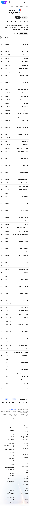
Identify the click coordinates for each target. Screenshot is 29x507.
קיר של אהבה (25, 479)
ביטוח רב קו (25, 79)
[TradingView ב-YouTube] (20, 403)
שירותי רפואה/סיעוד (23, 217)
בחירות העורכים (24, 493)
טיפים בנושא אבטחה (9, 481)
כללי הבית (25, 484)
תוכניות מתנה (11, 431)
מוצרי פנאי (25, 300)
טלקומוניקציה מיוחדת (23, 255)
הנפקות (26, 457)
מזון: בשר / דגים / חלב (23, 99)
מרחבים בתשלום (24, 502)
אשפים (26, 499)
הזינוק (12, 440)
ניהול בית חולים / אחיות (22, 276)
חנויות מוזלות (25, 200)
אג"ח (26, 434)
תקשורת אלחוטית (24, 92)
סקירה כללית (11, 436)
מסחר (26, 490)
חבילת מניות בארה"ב (9, 449)
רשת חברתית (25, 478)
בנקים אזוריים (25, 85)
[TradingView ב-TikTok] (6, 403)
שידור (26, 224)
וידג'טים (12, 488)
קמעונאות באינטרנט (23, 310)
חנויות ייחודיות (24, 158)
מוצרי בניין (25, 103)
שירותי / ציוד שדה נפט (23, 321)
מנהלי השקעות (24, 120)
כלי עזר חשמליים (24, 82)
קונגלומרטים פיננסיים (23, 179)
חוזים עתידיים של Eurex (9, 448)
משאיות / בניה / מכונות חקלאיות (21, 155)
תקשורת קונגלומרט (23, 269)
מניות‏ (26, 431)
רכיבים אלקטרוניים (23, 314)
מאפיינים (12, 427)
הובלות (26, 272)
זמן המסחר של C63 (9, 469)
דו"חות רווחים (25, 454)
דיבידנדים (25, 455)
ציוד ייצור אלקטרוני (23, 231)
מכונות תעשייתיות (24, 279)
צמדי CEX (25, 437)
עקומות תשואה (24, 463)
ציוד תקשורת (25, 331)
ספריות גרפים (11, 490)
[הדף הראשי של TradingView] (23, 2)
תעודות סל (25, 433)
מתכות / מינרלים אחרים (22, 286)
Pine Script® (25, 468)
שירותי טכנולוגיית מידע (23, 134)
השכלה (26, 492)
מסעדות (26, 175)
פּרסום (12, 499)
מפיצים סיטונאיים (24, 130)
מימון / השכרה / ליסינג (23, 172)
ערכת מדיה (11, 461)
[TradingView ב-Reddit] (3, 403)
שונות (26, 262)
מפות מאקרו (25, 466)
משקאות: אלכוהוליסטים (22, 148)
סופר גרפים (25, 427)
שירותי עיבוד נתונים (23, 359)
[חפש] (9, 2)
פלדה (26, 203)
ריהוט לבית (25, 338)
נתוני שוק (12, 430)
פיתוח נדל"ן (25, 144)
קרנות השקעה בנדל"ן (23, 117)
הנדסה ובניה (25, 61)
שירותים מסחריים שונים (22, 89)
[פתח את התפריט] (27, 2)
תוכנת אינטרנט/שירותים (22, 334)
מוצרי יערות (25, 355)
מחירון (12, 428)
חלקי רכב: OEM (24, 182)
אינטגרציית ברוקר (10, 501)
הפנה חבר (25, 481)
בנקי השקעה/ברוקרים (23, 151)
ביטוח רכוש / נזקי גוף (23, 189)
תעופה (26, 238)
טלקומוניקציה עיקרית (23, 251)
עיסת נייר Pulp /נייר (23, 369)
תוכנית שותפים (11, 502)
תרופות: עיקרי (25, 65)
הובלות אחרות (24, 162)
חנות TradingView (10, 466)
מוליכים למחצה (24, 96)
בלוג (13, 457)
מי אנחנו (12, 454)
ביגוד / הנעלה (25, 41)
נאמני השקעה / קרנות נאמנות (21, 303)
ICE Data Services (12, 409)
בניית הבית (25, 317)
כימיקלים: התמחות (23, 68)
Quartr (11, 418)
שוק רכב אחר (25, 141)
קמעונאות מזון (24, 362)
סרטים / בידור (25, 258)
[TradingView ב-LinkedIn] (13, 403)
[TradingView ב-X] (27, 403)
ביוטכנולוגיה (25, 196)
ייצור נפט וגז (25, 265)
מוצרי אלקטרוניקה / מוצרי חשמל (20, 234)
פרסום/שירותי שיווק (23, 110)
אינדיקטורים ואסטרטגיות (22, 497)
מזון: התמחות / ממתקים (22, 227)
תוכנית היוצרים (24, 482)
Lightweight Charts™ (9, 492)
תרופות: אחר (25, 168)
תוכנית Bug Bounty (9, 482)
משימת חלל (11, 455)
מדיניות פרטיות (10, 476)
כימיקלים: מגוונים (24, 207)
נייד (27, 472)
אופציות (26, 464)
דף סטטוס (12, 484)
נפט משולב (25, 54)
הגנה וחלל (25, 44)
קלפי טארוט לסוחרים (9, 467)
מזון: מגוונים (25, 376)
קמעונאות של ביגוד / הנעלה (22, 328)
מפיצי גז (26, 366)
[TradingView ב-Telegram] (10, 403)
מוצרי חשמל (25, 51)
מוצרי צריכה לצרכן (23, 72)
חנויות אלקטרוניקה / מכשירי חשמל (20, 290)
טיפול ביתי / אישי (24, 47)
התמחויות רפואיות (24, 75)
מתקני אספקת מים (23, 137)
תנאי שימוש (11, 473)
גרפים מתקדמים (10, 493)
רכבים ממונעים (24, 124)
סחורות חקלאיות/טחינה (22, 213)
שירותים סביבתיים (24, 296)
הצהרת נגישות (11, 479)
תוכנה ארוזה (25, 106)
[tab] (24, 17)
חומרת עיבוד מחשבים (23, 324)
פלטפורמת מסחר (10, 495)
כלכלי (26, 452)
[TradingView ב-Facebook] (23, 403)
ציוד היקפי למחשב (24, 248)
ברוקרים (12, 437)
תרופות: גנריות (24, 383)
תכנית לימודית (11, 504)
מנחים (26, 486)
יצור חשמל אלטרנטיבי (23, 379)
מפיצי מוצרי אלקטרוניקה (22, 373)
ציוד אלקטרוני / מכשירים (22, 113)
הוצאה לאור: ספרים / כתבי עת (21, 352)
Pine (27, 440)
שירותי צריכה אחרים (23, 307)
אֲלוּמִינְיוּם (25, 348)
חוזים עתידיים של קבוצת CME (9, 446)
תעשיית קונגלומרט (23, 241)
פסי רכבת (25, 165)
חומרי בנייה (25, 193)
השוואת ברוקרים (10, 439)
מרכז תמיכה (11, 458)
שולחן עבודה (25, 473)
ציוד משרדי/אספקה (23, 345)
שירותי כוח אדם (24, 283)
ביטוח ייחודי (25, 245)
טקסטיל (26, 341)
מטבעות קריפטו (24, 436)
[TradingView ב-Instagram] (16, 403)
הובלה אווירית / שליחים (22, 186)
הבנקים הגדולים (24, 58)
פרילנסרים (25, 501)
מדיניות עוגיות (11, 478)
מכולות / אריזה (24, 220)
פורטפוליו (26, 461)
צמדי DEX (25, 439)
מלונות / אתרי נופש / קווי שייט (21, 127)
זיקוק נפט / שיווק (24, 293)
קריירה (12, 460)
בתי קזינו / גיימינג (24, 210)
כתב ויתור (12, 475)
